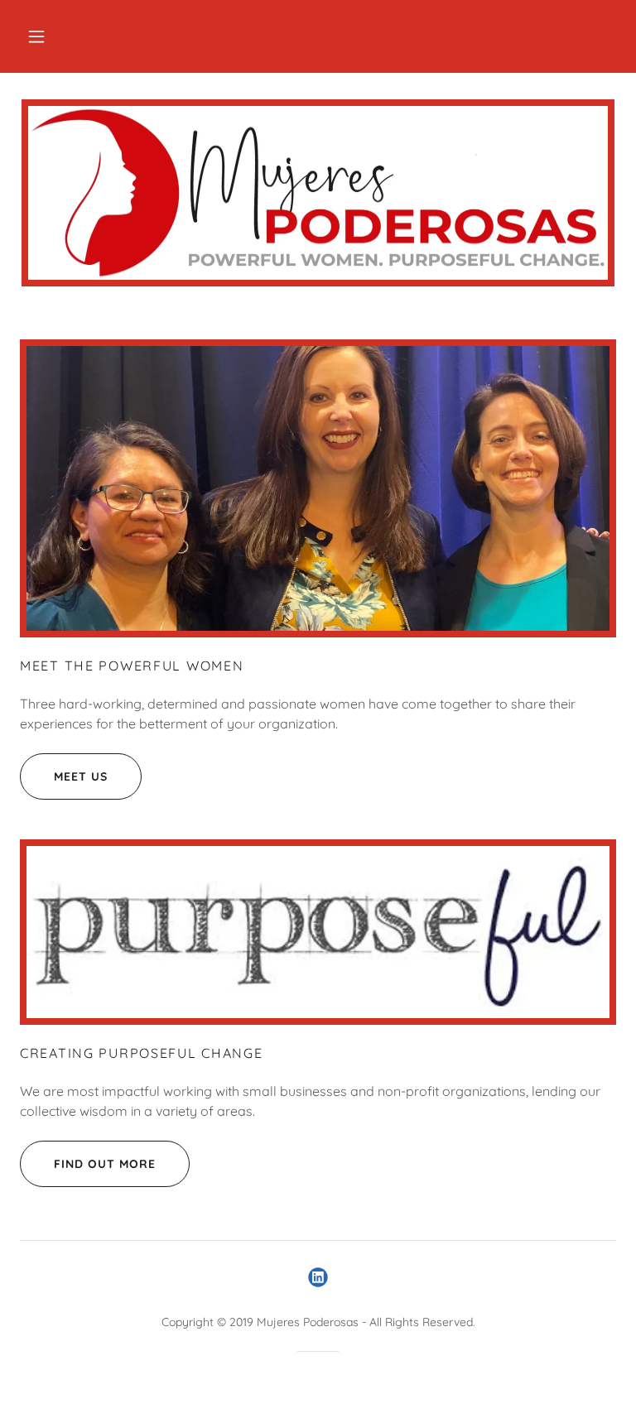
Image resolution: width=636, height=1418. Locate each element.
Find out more (105, 1163)
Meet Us (81, 776)
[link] (318, 1277)
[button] (36, 36)
